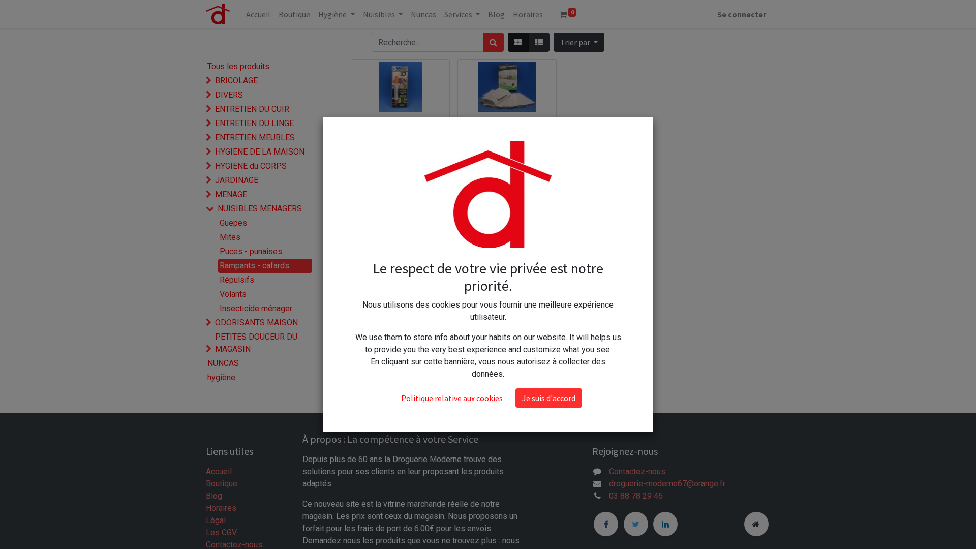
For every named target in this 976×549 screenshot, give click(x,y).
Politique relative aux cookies (452, 398)
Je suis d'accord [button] (548, 398)
